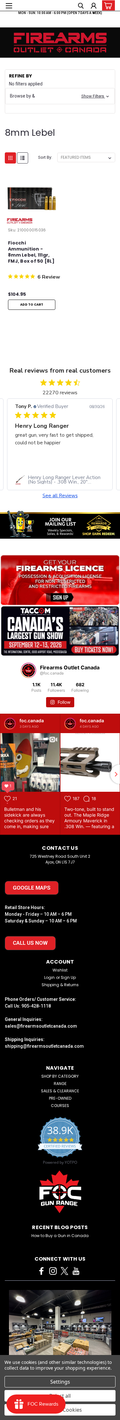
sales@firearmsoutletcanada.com (41, 1026)
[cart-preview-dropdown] (107, 5)
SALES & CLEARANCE (60, 1091)
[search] (81, 6)
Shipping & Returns (60, 984)
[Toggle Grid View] (10, 158)
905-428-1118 (36, 1006)
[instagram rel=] (53, 1271)
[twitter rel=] (64, 1271)
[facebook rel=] (41, 1271)
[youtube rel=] (76, 1271)
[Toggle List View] (22, 158)
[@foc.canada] (28, 670)
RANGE (60, 1083)
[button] (60, 96)
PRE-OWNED (60, 1098)
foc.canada (32, 720)
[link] (60, 480)
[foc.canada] (9, 723)
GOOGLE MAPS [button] (32, 888)
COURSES (60, 1105)
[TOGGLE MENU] (9, 6)
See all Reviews (60, 496)
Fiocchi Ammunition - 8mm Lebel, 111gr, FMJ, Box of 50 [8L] (31, 252)
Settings (60, 1381)
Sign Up (68, 977)
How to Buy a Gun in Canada (60, 1235)
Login (49, 977)
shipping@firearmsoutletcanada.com (44, 1046)
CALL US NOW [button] (30, 943)
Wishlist (60, 970)
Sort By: (45, 157)
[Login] (94, 6)
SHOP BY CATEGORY (60, 1076)
